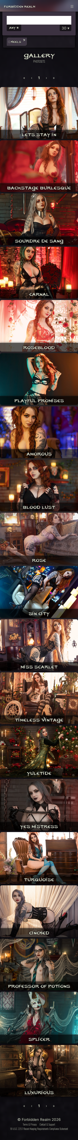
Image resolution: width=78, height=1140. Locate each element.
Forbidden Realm (19, 5)
